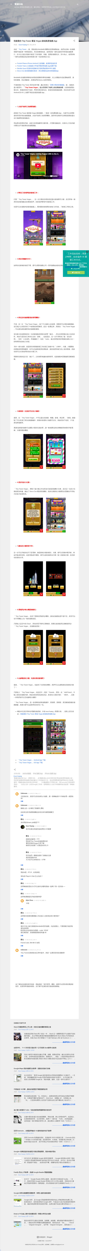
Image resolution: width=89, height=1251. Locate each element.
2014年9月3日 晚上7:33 (30, 883)
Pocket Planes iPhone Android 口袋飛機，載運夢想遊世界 (37, 63)
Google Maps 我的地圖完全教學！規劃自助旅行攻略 (32, 1068)
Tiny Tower (22, 49)
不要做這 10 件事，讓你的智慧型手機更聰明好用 (30, 1089)
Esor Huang (30, 826)
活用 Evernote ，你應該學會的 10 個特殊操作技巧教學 (32, 1131)
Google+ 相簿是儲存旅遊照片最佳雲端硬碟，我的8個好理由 (35, 1151)
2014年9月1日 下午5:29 (30, 869)
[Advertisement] (44, 23)
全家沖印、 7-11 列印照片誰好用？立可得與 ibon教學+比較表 (35, 1048)
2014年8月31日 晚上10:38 (34, 805)
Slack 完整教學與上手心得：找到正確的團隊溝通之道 (32, 1027)
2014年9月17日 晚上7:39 (31, 893)
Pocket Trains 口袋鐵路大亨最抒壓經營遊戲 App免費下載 (37, 66)
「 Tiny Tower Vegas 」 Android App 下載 (31, 760)
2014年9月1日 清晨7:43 (40, 826)
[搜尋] (78, 4)
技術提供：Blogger (45, 1237)
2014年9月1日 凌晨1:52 (30, 819)
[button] (74, 41)
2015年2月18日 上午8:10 (31, 939)
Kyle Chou (29, 900)
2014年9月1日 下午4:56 (35, 836)
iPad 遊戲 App (38, 773)
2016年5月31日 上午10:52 (34, 950)
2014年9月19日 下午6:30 (31, 913)
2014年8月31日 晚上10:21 (34, 793)
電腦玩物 (18, 4)
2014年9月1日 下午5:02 (35, 852)
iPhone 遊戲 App (50, 773)
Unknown (24, 793)
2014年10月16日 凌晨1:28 (31, 923)
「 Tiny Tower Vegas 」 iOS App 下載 (30, 762)
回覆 (22, 801)
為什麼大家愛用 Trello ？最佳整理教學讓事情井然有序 (33, 1110)
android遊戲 (27, 773)
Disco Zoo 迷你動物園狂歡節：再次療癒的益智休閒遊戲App (37, 71)
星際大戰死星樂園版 (57, 85)
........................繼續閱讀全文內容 (63, 1042)
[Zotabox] (0, 1250)
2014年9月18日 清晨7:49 (40, 900)
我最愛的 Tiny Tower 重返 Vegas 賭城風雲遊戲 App (38, 714)
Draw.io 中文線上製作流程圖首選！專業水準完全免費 (32, 1214)
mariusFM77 (48, 1240)
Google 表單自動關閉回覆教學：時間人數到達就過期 (32, 1193)
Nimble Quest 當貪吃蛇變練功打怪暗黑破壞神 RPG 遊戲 (36, 68)
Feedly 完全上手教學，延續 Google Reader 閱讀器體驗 (33, 1172)
